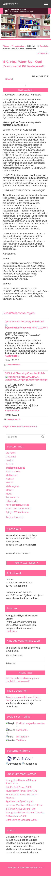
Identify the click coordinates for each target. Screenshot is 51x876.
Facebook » (22, 729)
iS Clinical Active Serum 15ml (20, 808)
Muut (8, 493)
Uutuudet (11, 456)
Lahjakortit (11, 501)
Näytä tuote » (12, 356)
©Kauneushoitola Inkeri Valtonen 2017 (25, 867)
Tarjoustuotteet (14, 517)
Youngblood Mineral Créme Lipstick (25, 812)
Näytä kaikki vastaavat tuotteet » (20, 426)
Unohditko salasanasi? (18, 681)
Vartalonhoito (13, 471)
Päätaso (6, 46)
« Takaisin (42, 53)
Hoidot (9, 460)
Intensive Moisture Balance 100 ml (24, 805)
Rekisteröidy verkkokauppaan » (22, 678)
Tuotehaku (43, 46)
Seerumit (10, 452)
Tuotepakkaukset (18, 46)
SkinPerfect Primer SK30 (18, 787)
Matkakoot (11, 475)
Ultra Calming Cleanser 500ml (21, 819)
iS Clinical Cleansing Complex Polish (25, 373)
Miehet (9, 482)
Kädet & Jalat (12, 486)
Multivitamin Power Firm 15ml (21, 790)
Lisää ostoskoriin (13, 365)
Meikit (9, 490)
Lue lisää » (11, 631)
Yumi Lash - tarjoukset (18, 508)
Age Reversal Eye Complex (19, 801)
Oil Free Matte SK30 (16, 816)
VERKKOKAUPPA (11, 4)
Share (8, 79)
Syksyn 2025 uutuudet (17, 512)
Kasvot (9, 464)
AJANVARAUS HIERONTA (26, 563)
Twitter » (21, 740)
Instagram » (22, 736)
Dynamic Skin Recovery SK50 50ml (24, 321)
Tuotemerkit (12, 497)
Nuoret (9, 478)
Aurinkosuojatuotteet (17, 504)
